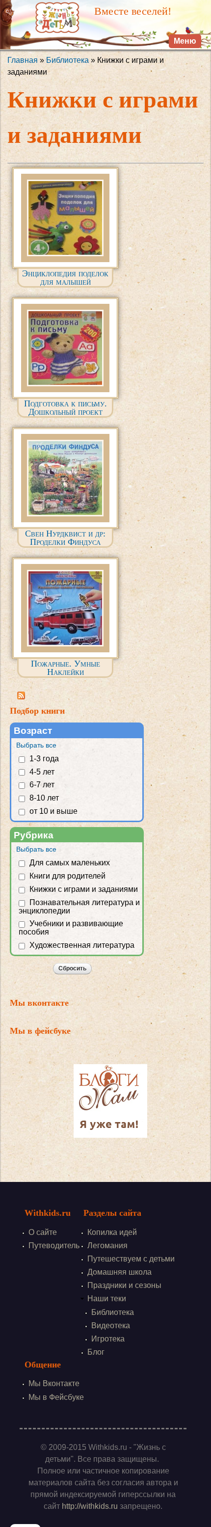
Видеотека (110, 1325)
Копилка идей (112, 1232)
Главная (22, 60)
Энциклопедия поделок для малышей (65, 277)
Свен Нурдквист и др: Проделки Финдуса (65, 538)
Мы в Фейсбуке (56, 1397)
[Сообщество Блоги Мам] (110, 1131)
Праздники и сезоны (124, 1285)
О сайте (42, 1232)
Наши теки (106, 1298)
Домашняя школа (119, 1272)
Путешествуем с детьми (131, 1259)
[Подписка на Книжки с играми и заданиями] (21, 693)
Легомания (107, 1245)
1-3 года (44, 758)
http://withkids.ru (90, 1506)
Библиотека (67, 60)
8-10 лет (44, 798)
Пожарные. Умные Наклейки (65, 668)
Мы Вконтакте (53, 1383)
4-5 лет (41, 772)
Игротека (108, 1339)
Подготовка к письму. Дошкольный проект (65, 408)
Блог (96, 1352)
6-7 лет (41, 784)
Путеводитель (53, 1245)
